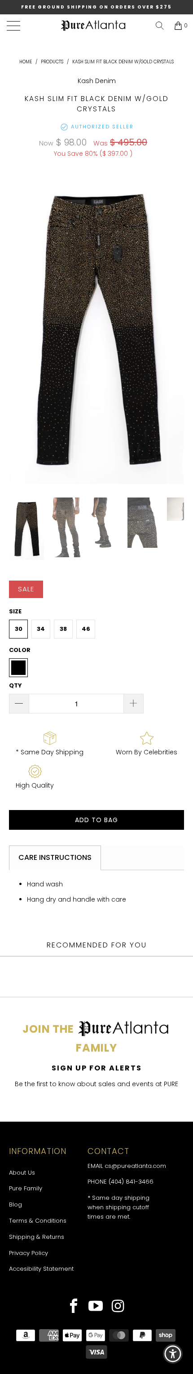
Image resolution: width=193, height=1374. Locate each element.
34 (41, 629)
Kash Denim (97, 80)
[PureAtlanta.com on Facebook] (73, 1307)
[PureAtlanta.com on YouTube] (95, 1307)
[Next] (175, 328)
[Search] (159, 26)
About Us (22, 1172)
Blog (15, 1204)
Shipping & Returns (36, 1237)
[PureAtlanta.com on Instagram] (118, 1307)
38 (63, 629)
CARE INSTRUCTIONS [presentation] (55, 857)
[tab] (55, 858)
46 (86, 629)
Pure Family (25, 1188)
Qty (15, 685)
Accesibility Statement (41, 1268)
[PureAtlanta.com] (93, 25)
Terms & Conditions (37, 1220)
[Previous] (17, 328)
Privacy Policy (28, 1253)
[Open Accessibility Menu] (173, 1354)
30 (18, 629)
